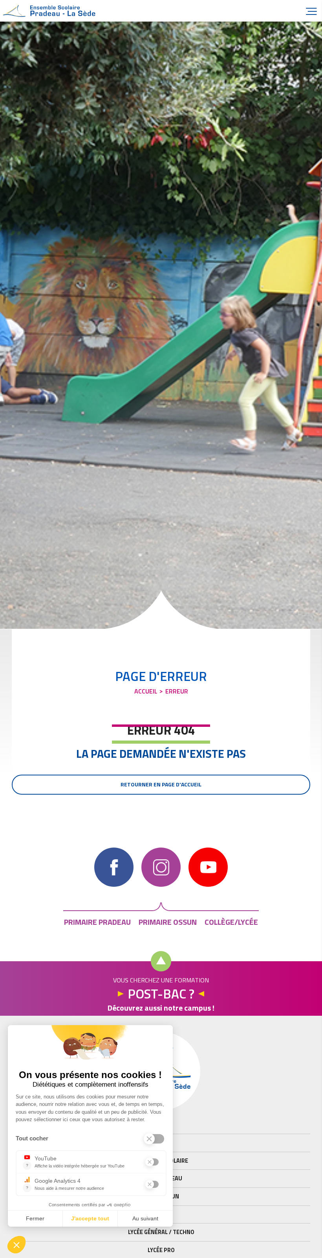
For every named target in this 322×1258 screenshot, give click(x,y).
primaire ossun (168, 922)
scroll (161, 961)
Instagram (161, 867)
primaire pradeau (97, 922)
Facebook (114, 867)
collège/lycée (231, 922)
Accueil (51, 11)
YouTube (208, 867)
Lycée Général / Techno (161, 1231)
